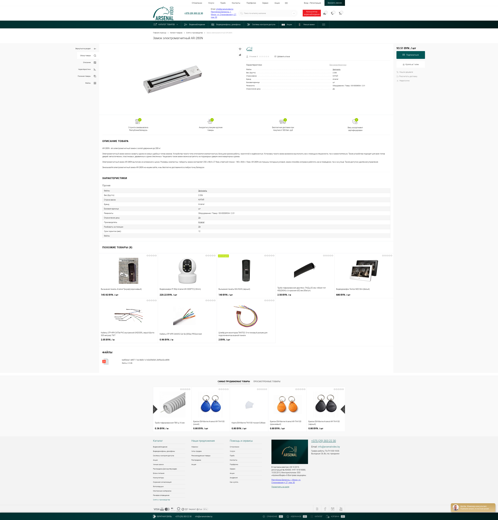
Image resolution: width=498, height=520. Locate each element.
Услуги (232, 451)
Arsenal (201, 222)
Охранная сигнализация (162, 482)
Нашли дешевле (406, 72)
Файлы (88, 83)
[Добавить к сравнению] (240, 55)
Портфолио (234, 464)
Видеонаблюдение (160, 447)
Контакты (233, 460)
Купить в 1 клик (412, 64)
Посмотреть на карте (280, 487)
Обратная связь (164, 516)
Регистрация (315, 3)
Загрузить (336, 69)
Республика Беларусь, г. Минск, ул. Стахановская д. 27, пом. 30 (224, 14)
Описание (87, 62)
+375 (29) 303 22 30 (193, 13)
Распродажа (196, 460)
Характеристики (84, 69)
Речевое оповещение (161, 495)
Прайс (232, 456)
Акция (193, 464)
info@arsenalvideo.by (224, 9)
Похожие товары (84, 76)
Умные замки (158, 464)
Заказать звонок (335, 3)
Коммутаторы (158, 478)
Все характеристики (338, 65)
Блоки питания (158, 473)
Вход (306, 3)
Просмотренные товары (266, 381)
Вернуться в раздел (83, 49)
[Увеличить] (173, 79)
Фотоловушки (158, 486)
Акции (155, 460)
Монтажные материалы (162, 491)
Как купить (234, 482)
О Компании (234, 447)
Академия (234, 478)
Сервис (232, 469)
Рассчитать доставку (408, 76)
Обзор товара (85, 56)
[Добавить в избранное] (240, 49)
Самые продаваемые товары (234, 381)
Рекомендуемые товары (200, 456)
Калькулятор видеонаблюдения (312, 13)
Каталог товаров (166, 24)
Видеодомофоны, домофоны (164, 451)
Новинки (194, 447)
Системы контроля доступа (163, 456)
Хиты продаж (196, 451)
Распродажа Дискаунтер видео (165, 469)
